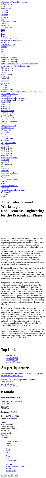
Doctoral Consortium (9, 121)
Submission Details (8, 113)
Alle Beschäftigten (8, 45)
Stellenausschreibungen (9, 21)
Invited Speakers (7, 115)
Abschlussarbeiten (8, 68)
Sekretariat (5, 25)
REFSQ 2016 (11, 355)
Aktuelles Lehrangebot (9, 57)
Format (3, 134)
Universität (5, 171)
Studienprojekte (7, 89)
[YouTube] (9, 476)
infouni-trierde (6, 433)
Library (8, 443)
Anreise (4, 23)
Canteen (9, 445)
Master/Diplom (6, 74)
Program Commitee (8, 117)
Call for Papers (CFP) (9, 119)
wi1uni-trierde (12, 418)
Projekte (4, 85)
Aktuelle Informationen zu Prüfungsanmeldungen (19, 64)
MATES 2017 (6, 104)
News (3, 19)
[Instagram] (13, 476)
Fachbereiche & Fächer (9, 173)
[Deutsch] (5, 160)
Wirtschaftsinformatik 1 (9, 186)
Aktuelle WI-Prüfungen (10, 60)
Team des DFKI (7, 155)
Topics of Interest (7, 111)
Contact (4, 435)
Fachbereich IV (7, 175)
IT (6, 448)
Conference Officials (8, 126)
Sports (8, 450)
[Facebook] (2, 476)
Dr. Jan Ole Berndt (8, 384)
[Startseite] (14, 2)
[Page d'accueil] (7, 4)
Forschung (5, 77)
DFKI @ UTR (6, 147)
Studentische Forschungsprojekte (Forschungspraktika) (21, 91)
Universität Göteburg (13, 362)
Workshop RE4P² (7, 128)
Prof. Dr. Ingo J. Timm (9, 38)
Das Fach (4, 181)
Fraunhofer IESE (12, 360)
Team (3, 30)
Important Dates (7, 138)
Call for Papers (6, 136)
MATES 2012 (6, 106)
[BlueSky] (6, 476)
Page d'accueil (6, 8)
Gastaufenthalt (6, 28)
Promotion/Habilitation (9, 94)
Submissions (5, 141)
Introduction (5, 132)
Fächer (3, 177)
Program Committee (8, 143)
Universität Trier (12, 358)
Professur (4, 10)
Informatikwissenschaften (10, 179)
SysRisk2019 (6, 102)
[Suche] (2, 166)
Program (4, 123)
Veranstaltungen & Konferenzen (13, 98)
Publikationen (6, 96)
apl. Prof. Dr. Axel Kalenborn (12, 40)
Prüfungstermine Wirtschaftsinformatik (15, 66)
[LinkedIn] (16, 476)
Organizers (5, 145)
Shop (8, 452)
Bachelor (4, 72)
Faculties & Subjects (13, 441)
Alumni (4, 47)
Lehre (3, 49)
